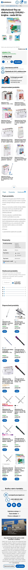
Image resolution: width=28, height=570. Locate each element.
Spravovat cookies (9, 566)
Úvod (2, 6)
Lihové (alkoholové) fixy (12, 6)
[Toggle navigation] (17, 2)
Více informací (15, 562)
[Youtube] (19, 505)
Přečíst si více (21, 49)
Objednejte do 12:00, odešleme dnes (15, 71)
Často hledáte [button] (13, 513)
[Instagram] (9, 505)
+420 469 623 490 (15, 82)
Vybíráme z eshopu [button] (13, 511)
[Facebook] (14, 505)
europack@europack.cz (16, 80)
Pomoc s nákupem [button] (13, 516)
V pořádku (21, 566)
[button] (12, 33)
